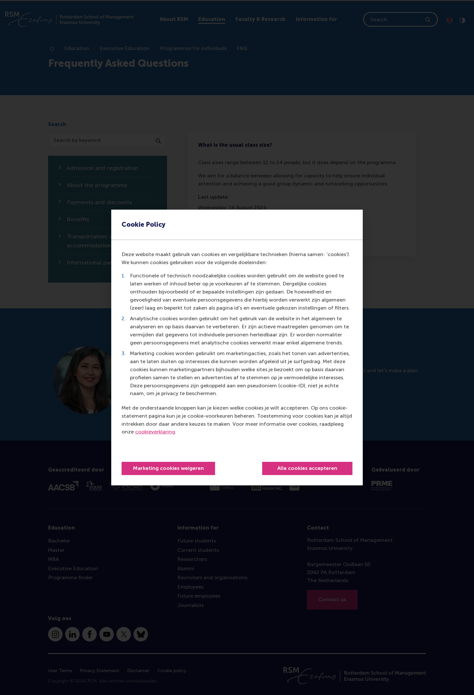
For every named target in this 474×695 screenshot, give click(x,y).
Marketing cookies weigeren (168, 468)
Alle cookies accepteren (307, 468)
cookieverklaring (155, 432)
